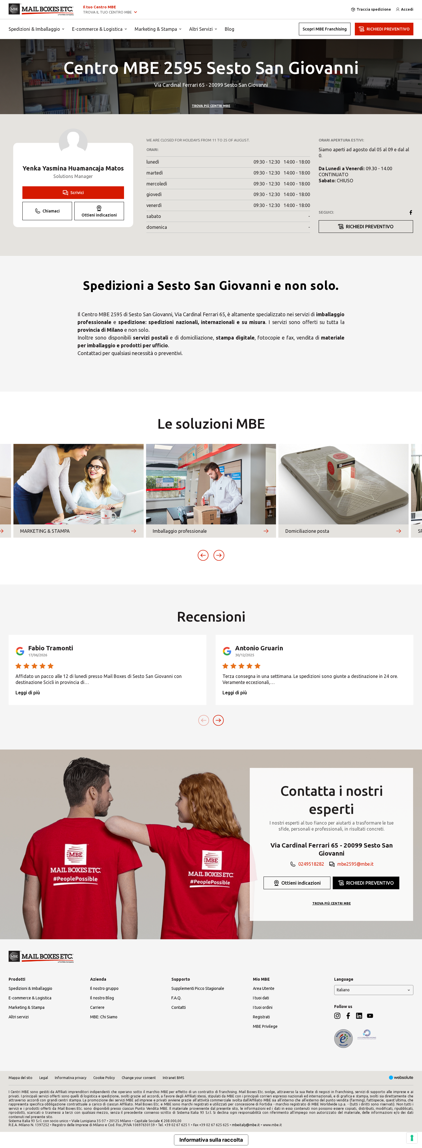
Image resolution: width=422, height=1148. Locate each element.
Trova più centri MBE (211, 106)
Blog (229, 29)
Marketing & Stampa (156, 29)
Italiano (343, 990)
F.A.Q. (176, 998)
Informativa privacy (70, 1078)
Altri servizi (19, 1017)
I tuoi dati (261, 998)
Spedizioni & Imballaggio (34, 29)
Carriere (97, 1007)
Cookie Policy (104, 1078)
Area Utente (263, 988)
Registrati (261, 1017)
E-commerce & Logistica (97, 29)
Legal (43, 1078)
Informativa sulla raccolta (211, 1140)
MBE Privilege (265, 1026)
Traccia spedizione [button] (374, 9)
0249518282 (311, 864)
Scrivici (77, 192)
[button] (203, 555)
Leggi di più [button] (28, 692)
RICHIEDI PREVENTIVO (388, 29)
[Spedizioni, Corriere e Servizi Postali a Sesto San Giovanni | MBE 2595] (41, 9)
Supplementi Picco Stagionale (197, 988)
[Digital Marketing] (401, 1078)
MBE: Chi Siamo (103, 1017)
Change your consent (139, 1078)
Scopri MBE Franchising (325, 29)
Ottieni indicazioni (99, 215)
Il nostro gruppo (104, 988)
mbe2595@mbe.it (355, 864)
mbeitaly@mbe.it (246, 1125)
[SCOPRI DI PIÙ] (133, 531)
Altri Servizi (201, 29)
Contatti (178, 1007)
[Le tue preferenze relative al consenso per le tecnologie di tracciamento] (411, 1137)
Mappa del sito (20, 1078)
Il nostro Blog (102, 998)
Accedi (407, 9)
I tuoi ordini (262, 1007)
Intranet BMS (173, 1078)
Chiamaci (51, 211)
